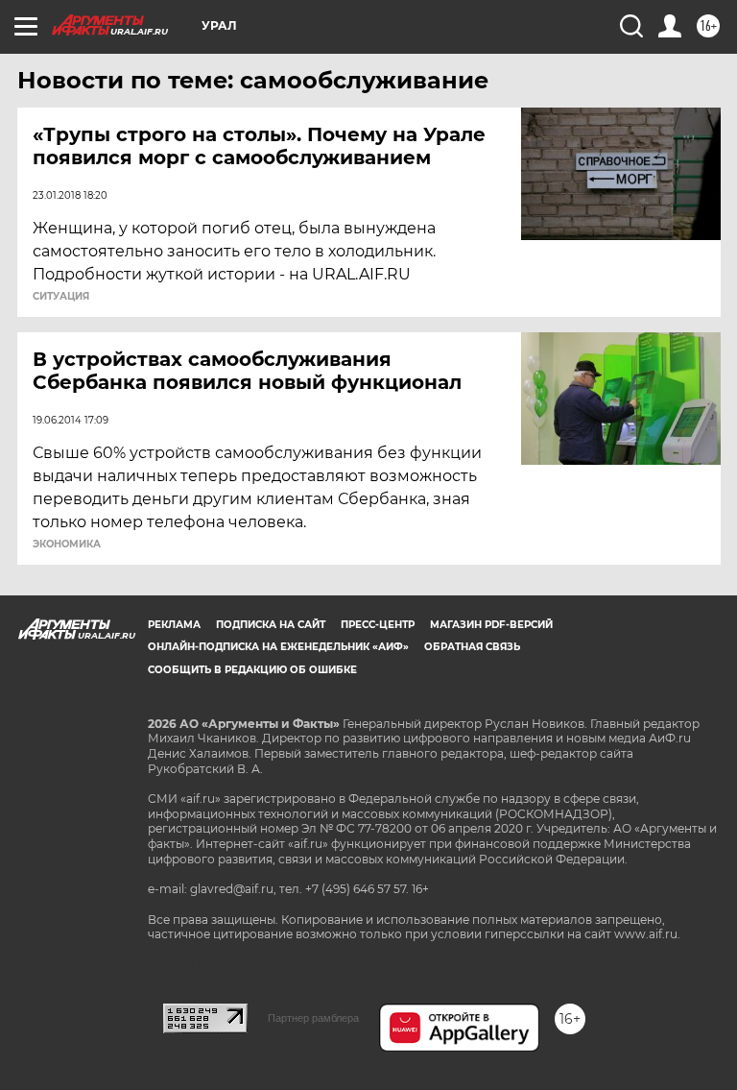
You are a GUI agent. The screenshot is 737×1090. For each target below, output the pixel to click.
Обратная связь (472, 647)
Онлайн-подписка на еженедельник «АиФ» (278, 647)
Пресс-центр (378, 624)
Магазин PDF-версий (491, 624)
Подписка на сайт (270, 624)
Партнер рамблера (313, 1018)
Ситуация (61, 297)
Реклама (174, 624)
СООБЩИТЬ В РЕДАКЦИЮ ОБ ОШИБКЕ (252, 670)
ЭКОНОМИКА (67, 544)
